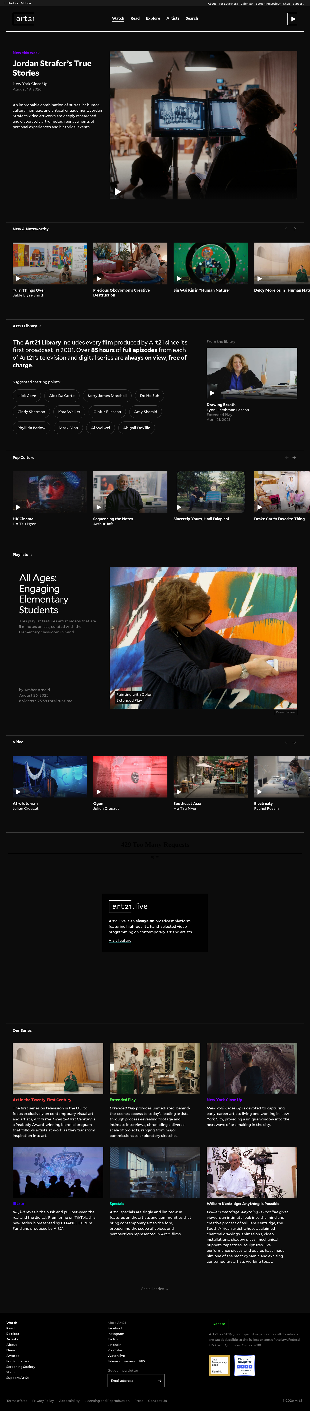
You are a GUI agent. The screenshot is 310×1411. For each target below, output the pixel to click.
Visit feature (120, 940)
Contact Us (157, 1401)
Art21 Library (25, 326)
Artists (172, 18)
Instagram (116, 1334)
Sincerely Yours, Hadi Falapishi (201, 519)
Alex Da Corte (61, 395)
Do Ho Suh (149, 395)
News (11, 1350)
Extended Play (219, 414)
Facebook (115, 1328)
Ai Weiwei (100, 427)
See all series (155, 1288)
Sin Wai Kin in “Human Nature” (202, 290)
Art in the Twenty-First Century (42, 1100)
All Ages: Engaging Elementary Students (49, 570)
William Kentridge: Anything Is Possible (243, 1203)
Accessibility (69, 1401)
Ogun (98, 803)
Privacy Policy (43, 1401)
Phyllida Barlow (31, 427)
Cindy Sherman (31, 411)
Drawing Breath (221, 404)
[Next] (294, 229)
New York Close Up (30, 83)
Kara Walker (69, 411)
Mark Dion (68, 427)
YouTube (115, 1350)
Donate (219, 1324)
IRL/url (19, 1203)
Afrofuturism (25, 803)
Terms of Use (16, 1401)
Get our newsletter (123, 1370)
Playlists (20, 554)
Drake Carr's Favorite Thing (279, 519)
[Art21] (23, 19)
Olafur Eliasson (107, 411)
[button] (292, 19)
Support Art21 (17, 1378)
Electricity (263, 803)
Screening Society (268, 3)
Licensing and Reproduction (107, 1401)
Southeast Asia (187, 803)
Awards (12, 1356)
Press (139, 1401)
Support (298, 3)
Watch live (116, 1356)
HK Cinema (23, 519)
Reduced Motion (19, 3)
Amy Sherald (145, 411)
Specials (117, 1203)
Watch (118, 18)
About (212, 3)
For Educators (228, 3)
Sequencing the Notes (113, 519)
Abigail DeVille (136, 427)
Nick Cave (27, 395)
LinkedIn (114, 1345)
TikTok (113, 1339)
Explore (153, 18)
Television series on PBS (126, 1361)
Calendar (247, 3)
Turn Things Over (29, 290)
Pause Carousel (285, 712)
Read (135, 18)
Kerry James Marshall (107, 395)
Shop (286, 3)
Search (192, 18)
